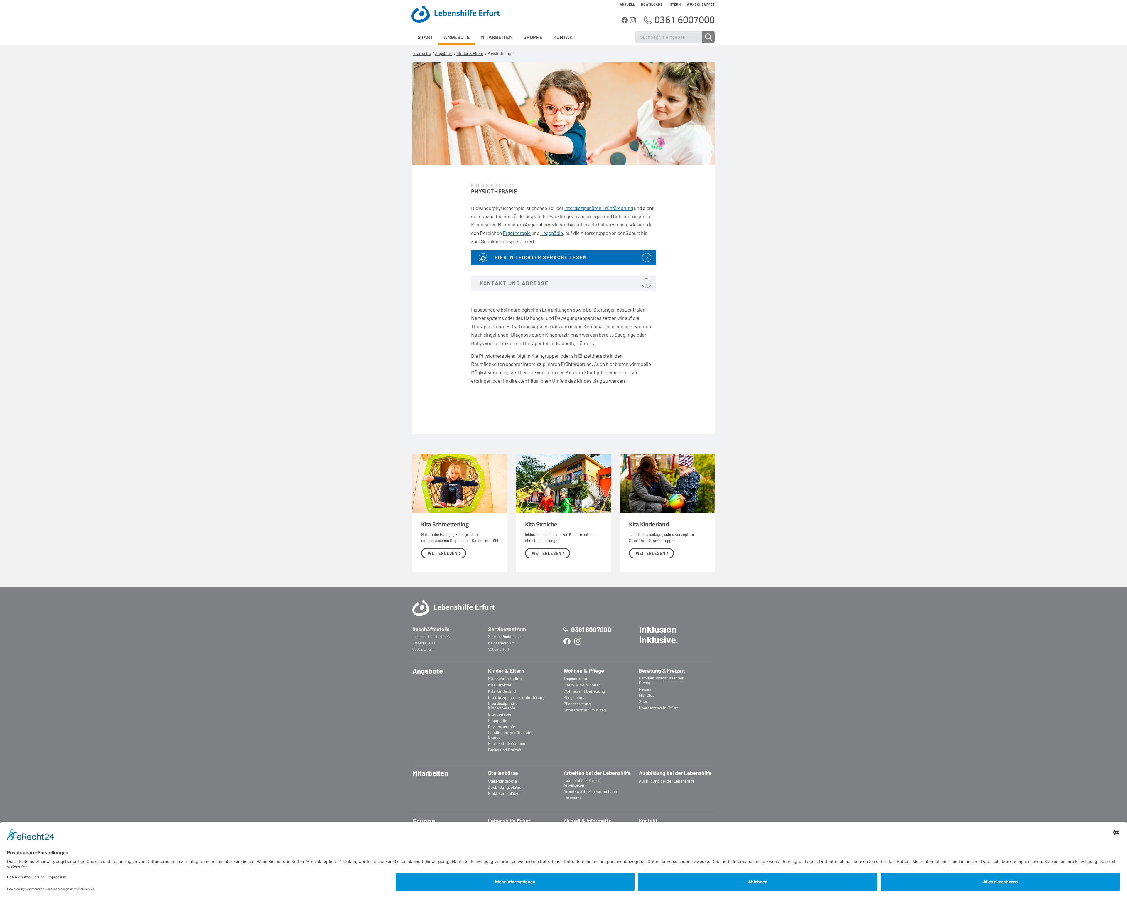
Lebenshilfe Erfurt (509, 821)
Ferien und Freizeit (505, 750)
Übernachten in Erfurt (658, 708)
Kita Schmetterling (444, 525)
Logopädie (551, 233)
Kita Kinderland (649, 525)
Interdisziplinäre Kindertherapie (502, 705)
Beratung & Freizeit (662, 671)
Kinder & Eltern (469, 53)
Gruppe (423, 821)
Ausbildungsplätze (504, 787)
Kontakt (648, 821)
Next (726, 510)
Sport (644, 701)
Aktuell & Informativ (587, 821)
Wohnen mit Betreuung (584, 691)
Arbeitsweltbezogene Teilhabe (590, 791)
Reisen (645, 689)
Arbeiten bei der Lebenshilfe (597, 773)
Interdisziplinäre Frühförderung (516, 697)
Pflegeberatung (577, 703)
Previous (401, 510)
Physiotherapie (501, 726)
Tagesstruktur (576, 678)
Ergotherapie (517, 233)
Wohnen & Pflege (584, 671)
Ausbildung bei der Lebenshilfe (675, 773)
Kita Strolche (541, 525)
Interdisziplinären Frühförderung (598, 208)
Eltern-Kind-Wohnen (506, 743)
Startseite (422, 53)
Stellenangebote (502, 781)
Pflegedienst (575, 697)
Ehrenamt (572, 797)
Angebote (443, 53)
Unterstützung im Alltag (585, 710)
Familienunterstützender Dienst (510, 735)
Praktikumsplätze (503, 793)
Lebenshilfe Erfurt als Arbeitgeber (583, 783)
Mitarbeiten (430, 773)
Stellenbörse (503, 773)
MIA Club (647, 695)
